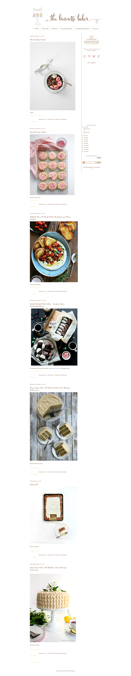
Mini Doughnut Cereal (37, 39)
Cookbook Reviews (66, 29)
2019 (85, 136)
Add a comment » (34, 474)
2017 (85, 139)
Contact (95, 29)
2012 (85, 149)
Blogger (91, 169)
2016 (85, 141)
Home (37, 29)
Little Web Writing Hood (69, 671)
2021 (85, 127)
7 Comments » (33, 293)
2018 (85, 138)
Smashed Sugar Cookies (38, 132)
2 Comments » (33, 206)
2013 (85, 147)
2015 (85, 143)
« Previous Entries (34, 662)
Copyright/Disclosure (82, 29)
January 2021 (87, 132)
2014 (85, 145)
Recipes (55, 29)
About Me (46, 29)
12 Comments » (33, 557)
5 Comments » (33, 122)
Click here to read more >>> (35, 115)
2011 (85, 151)
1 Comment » (33, 377)
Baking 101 (34, 484)
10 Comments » (33, 655)
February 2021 (87, 129)
